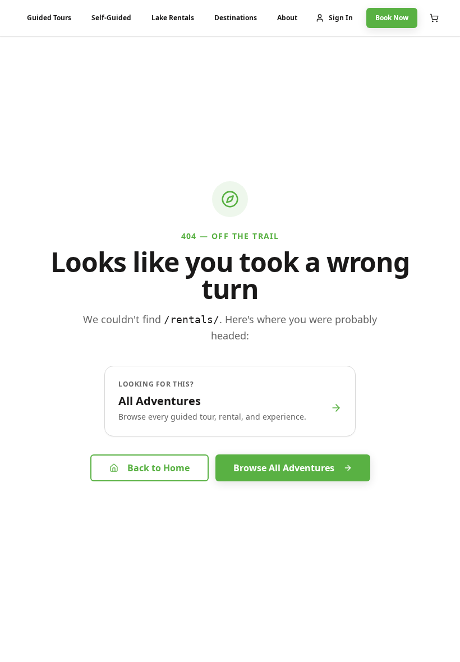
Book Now (391, 17)
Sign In (341, 17)
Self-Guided (111, 17)
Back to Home (158, 468)
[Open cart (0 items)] (434, 18)
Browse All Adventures (283, 468)
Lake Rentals (172, 17)
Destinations (235, 17)
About (287, 17)
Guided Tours (49, 17)
